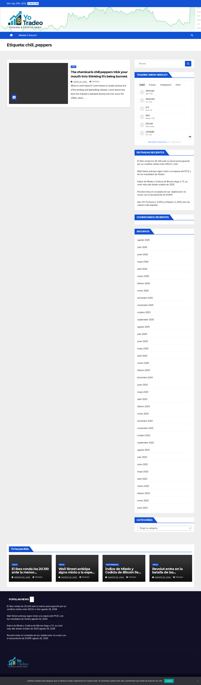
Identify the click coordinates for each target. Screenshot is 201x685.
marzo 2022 (143, 486)
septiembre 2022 (145, 443)
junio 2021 (142, 508)
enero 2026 (143, 291)
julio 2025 (142, 334)
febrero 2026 (143, 283)
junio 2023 (142, 385)
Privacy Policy (28, 35)
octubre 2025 (143, 312)
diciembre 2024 (145, 377)
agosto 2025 (143, 327)
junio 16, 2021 (80, 82)
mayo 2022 (142, 471)
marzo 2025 (143, 363)
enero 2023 (143, 414)
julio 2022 (142, 457)
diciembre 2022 (145, 421)
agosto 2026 (143, 240)
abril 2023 (142, 399)
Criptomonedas (112, 564)
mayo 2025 (142, 348)
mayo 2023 (142, 392)
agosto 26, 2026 (22, 577)
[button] (192, 35)
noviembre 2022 (145, 428)
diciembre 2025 (145, 298)
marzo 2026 (143, 276)
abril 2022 (142, 479)
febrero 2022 (143, 493)
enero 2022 (143, 500)
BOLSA (14, 564)
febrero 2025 (143, 370)
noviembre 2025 (145, 305)
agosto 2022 (143, 450)
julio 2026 (142, 247)
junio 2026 (142, 254)
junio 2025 (142, 341)
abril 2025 (142, 356)
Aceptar (168, 681)
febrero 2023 (143, 406)
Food (73, 66)
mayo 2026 (142, 262)
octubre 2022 (143, 435)
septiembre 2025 (145, 319)
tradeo (96, 82)
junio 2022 (142, 464)
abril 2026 (142, 269)
